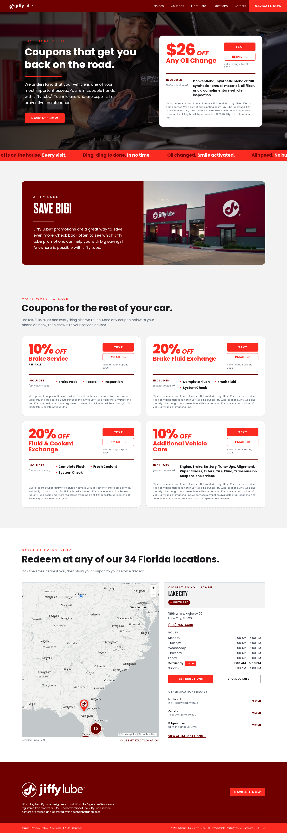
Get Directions (191, 679)
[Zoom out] (153, 594)
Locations (220, 6)
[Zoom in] (153, 588)
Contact (77, 827)
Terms (25, 827)
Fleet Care (198, 6)
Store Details (238, 679)
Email (237, 57)
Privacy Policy (39, 827)
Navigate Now (268, 6)
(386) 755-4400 (180, 625)
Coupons (177, 6)
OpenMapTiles (128, 734)
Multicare (55, 827)
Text (239, 47)
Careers (240, 6)
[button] (96, 728)
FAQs (66, 827)
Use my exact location (141, 740)
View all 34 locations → (187, 736)
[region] (90, 660)
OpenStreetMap (147, 734)
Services (157, 6)
